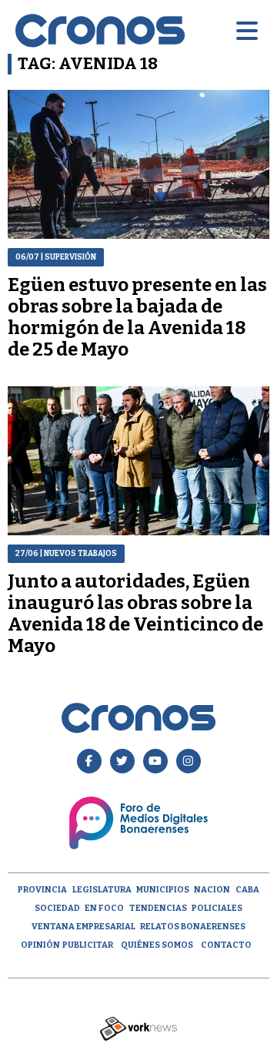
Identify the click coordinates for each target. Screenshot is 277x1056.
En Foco (104, 908)
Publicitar (87, 945)
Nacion (212, 890)
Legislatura (102, 890)
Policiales (217, 908)
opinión (40, 945)
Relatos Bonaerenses (192, 927)
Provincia (42, 890)
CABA (247, 890)
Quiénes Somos (157, 945)
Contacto (226, 945)
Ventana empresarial (83, 927)
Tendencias (158, 908)
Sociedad (57, 908)
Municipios (162, 890)
